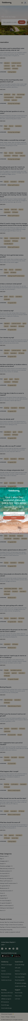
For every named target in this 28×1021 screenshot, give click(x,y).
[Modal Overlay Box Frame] (14, 510)
